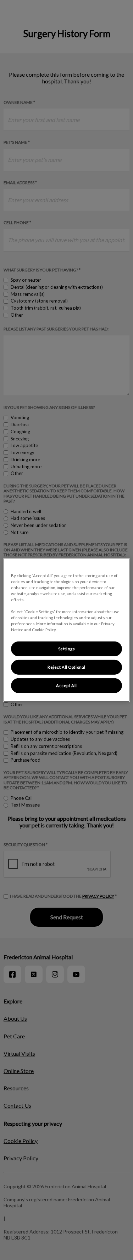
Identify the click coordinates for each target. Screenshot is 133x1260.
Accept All (66, 685)
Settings (66, 648)
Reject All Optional (66, 667)
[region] (66, 630)
